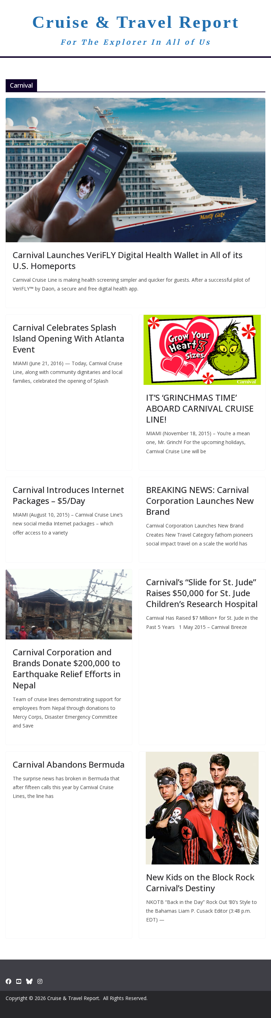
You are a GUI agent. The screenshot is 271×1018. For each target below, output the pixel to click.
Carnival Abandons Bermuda (69, 764)
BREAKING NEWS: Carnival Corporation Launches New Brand (200, 500)
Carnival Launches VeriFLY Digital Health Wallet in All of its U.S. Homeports (127, 260)
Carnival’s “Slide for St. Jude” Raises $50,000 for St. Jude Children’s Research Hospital (202, 593)
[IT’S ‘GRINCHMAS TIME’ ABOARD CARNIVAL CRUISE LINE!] (202, 350)
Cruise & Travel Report (135, 22)
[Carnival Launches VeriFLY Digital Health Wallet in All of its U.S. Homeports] (135, 170)
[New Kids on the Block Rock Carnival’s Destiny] (202, 808)
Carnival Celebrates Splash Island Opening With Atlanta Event (68, 338)
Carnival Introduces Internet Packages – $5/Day (68, 495)
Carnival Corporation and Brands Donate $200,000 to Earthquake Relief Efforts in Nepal (67, 668)
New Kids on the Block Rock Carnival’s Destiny (200, 882)
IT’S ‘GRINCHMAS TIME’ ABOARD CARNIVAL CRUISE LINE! (200, 408)
